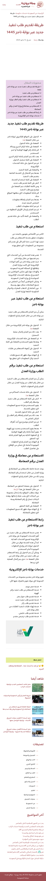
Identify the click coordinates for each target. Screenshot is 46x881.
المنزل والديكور (29, 781)
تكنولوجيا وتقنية (29, 794)
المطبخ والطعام (29, 777)
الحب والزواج (30, 759)
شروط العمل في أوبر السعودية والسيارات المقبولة (17, 696)
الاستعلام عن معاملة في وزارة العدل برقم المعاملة (25, 107)
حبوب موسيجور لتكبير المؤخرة (33, 839)
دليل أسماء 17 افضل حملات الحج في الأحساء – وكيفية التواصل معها (19, 719)
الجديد (18, 4)
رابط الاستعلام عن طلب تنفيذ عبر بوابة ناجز (23, 112)
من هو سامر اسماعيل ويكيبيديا (33, 833)
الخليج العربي (30, 764)
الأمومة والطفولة (29, 751)
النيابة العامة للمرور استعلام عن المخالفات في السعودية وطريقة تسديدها (17, 708)
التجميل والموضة (29, 755)
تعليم (33, 790)
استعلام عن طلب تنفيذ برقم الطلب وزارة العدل (25, 101)
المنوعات (32, 786)
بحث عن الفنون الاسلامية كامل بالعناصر (30, 823)
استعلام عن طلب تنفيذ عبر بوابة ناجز (26, 96)
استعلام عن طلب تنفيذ (31, 93)
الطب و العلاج (30, 773)
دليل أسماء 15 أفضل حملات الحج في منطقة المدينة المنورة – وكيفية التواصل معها (17, 732)
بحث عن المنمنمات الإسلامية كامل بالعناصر (28, 842)
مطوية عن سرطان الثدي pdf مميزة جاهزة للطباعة (26, 845)
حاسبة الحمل (30, 808)
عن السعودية (30, 803)
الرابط (16, 489)
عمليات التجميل (29, 799)
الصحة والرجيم (30, 768)
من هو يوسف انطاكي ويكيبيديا (33, 836)
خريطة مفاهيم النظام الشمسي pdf (31, 829)
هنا (24, 140)
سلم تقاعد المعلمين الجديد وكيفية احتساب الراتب (18, 685)
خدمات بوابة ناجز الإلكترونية (29, 116)
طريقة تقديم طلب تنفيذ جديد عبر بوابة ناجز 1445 (24, 88)
